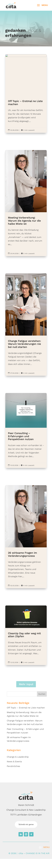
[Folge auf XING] (31, 834)
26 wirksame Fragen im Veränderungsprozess (26, 536)
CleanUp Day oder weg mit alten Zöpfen (26, 635)
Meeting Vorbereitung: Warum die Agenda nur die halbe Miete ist (26, 203)
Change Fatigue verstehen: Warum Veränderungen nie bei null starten (26, 324)
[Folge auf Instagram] (26, 834)
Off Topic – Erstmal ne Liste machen (26, 93)
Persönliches (13, 766)
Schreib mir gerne (26, 824)
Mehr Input (26, 684)
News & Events (14, 761)
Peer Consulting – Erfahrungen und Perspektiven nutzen (26, 430)
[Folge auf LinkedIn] (21, 834)
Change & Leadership (18, 757)
